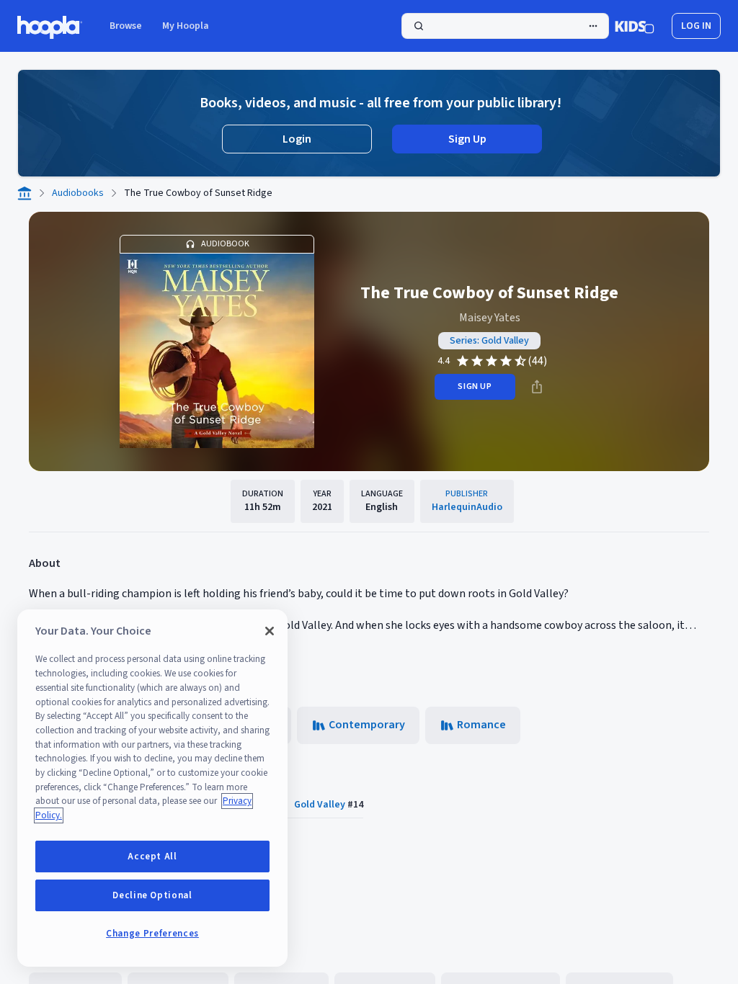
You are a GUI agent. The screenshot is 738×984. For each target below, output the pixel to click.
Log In (696, 26)
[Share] (537, 387)
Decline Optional (152, 895)
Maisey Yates (489, 318)
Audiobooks (78, 193)
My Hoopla (185, 26)
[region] (152, 788)
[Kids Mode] (634, 25)
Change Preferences (152, 933)
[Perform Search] (505, 26)
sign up (475, 386)
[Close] (269, 631)
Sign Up (467, 139)
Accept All (152, 856)
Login (297, 139)
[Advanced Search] (593, 26)
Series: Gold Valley (489, 341)
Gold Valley (319, 804)
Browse (126, 26)
